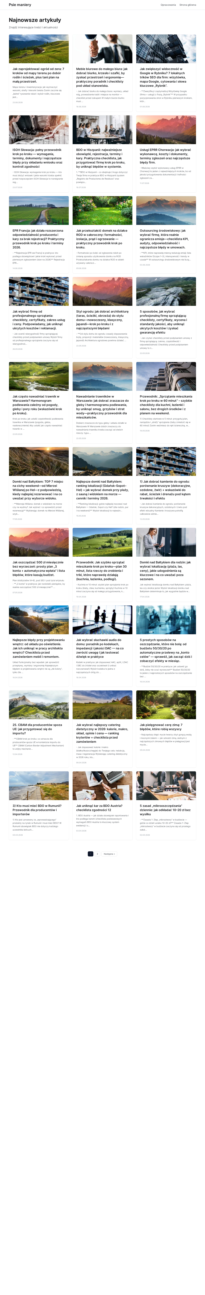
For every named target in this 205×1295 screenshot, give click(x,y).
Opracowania (168, 4)
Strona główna (187, 4)
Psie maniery (20, 5)
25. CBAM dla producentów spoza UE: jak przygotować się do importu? (37, 729)
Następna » (109, 854)
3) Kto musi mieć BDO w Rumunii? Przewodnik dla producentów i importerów (37, 810)
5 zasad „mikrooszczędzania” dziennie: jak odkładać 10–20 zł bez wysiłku (165, 810)
